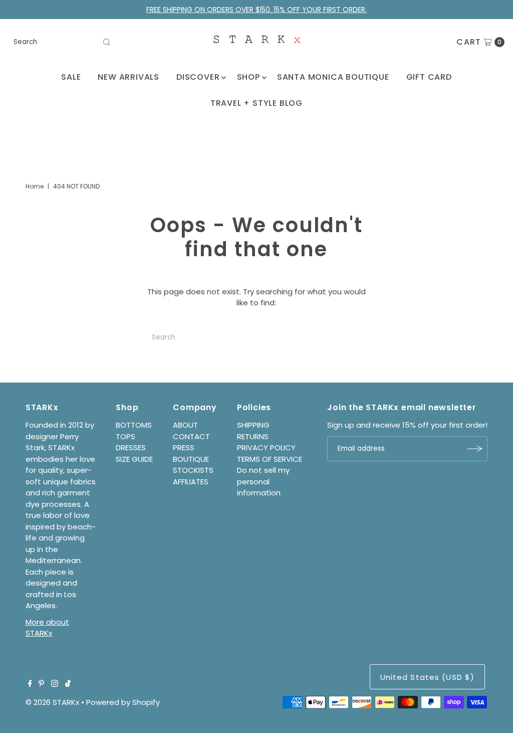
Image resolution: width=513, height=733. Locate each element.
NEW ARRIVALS (128, 77)
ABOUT (185, 425)
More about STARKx (47, 628)
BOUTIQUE (191, 459)
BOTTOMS (134, 425)
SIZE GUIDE (134, 459)
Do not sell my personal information (263, 481)
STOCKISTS (193, 470)
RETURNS (253, 436)
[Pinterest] (41, 684)
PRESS (183, 447)
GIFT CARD (429, 77)
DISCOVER (197, 77)
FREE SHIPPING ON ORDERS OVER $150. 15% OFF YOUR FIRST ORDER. (256, 10)
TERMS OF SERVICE (269, 459)
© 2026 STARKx (52, 702)
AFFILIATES (190, 481)
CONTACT (191, 436)
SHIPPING (253, 425)
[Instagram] (54, 684)
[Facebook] (30, 684)
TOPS (125, 436)
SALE (71, 77)
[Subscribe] (474, 448)
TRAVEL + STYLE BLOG (256, 103)
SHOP (248, 77)
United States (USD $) (427, 677)
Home (35, 186)
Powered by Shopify (123, 702)
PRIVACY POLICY (266, 447)
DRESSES (131, 447)
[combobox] (62, 42)
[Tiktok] (68, 684)
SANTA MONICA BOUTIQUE (333, 77)
